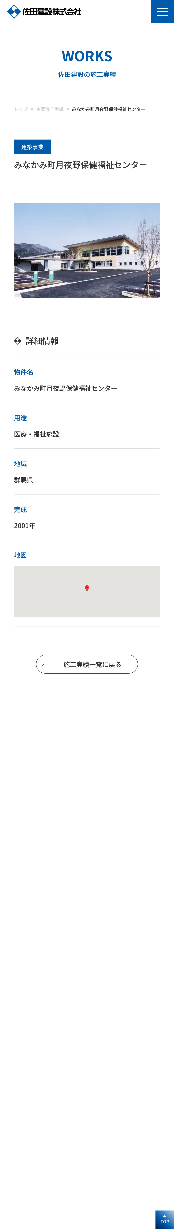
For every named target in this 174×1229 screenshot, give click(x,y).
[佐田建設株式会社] (44, 11)
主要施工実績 (50, 109)
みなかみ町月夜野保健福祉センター (108, 109)
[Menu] (162, 11)
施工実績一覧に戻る (92, 664)
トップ (21, 109)
